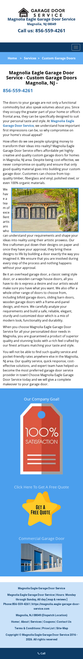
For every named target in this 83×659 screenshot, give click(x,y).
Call (42, 653)
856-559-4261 (50, 30)
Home (12, 58)
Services (30, 58)
